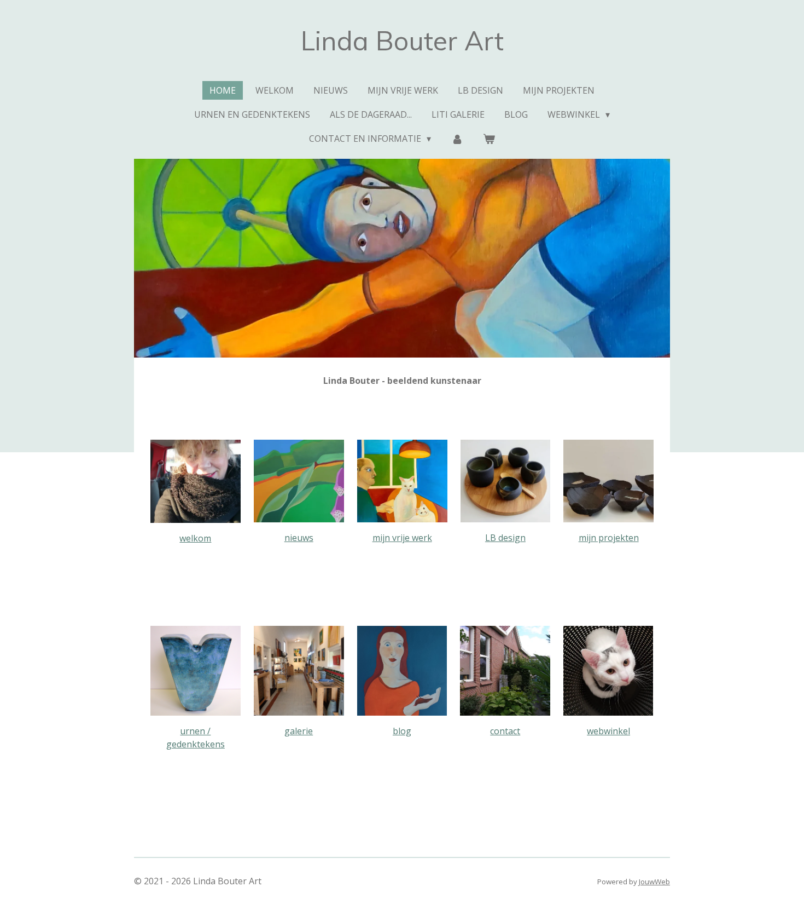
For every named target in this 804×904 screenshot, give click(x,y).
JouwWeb (654, 881)
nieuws (298, 538)
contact (505, 731)
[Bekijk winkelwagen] (489, 138)
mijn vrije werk (402, 538)
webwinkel (608, 731)
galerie (298, 731)
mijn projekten (609, 538)
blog (402, 731)
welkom (195, 538)
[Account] (457, 138)
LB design (505, 538)
